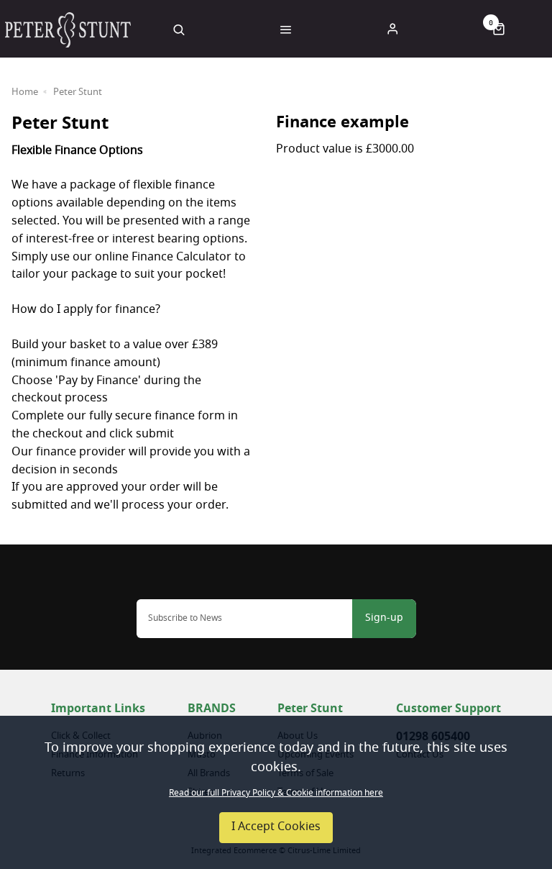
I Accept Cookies (276, 827)
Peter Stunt (77, 93)
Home (25, 93)
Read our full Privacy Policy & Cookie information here (276, 793)
